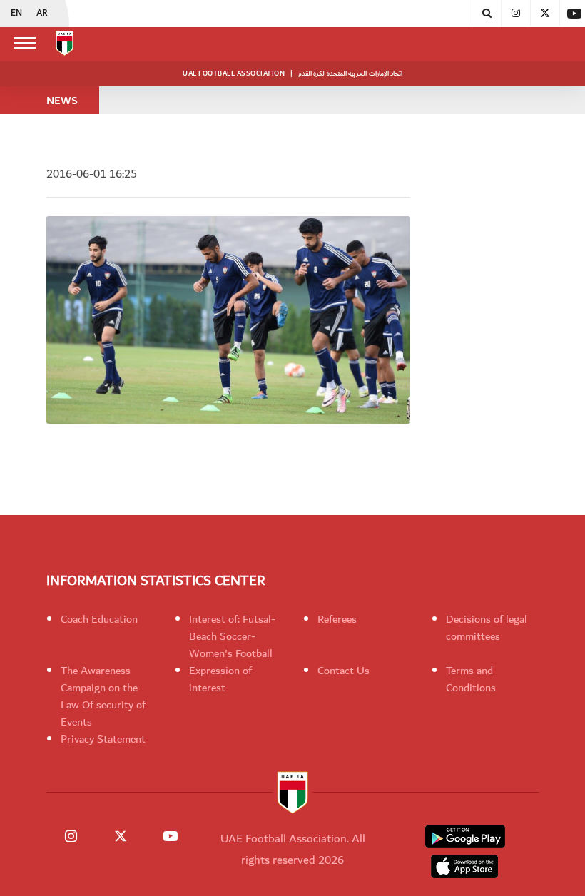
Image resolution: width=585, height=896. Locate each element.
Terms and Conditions (471, 679)
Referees (337, 619)
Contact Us (343, 670)
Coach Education (99, 619)
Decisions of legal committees (486, 628)
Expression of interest (220, 679)
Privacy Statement (103, 739)
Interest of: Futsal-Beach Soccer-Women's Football (232, 636)
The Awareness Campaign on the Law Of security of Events (103, 696)
